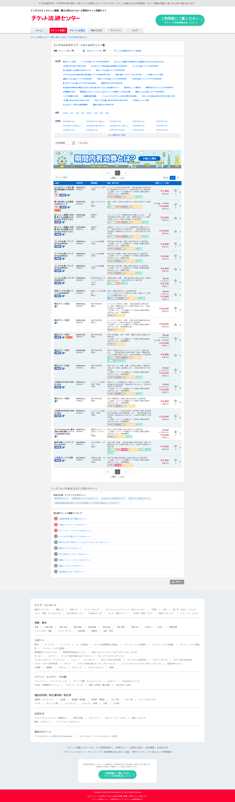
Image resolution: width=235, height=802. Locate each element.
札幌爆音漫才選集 (89, 96)
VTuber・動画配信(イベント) (47, 685)
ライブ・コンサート (46, 605)
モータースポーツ (95, 667)
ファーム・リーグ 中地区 (163, 644)
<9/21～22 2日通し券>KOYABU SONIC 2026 (158, 96)
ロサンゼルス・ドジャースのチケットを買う (99, 736)
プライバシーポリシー (74, 752)
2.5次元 (148, 627)
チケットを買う (58, 30)
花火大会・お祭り (123, 685)
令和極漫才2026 (69, 92)
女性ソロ (74, 609)
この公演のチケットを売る (129, 51)
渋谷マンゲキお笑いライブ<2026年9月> (110, 70)
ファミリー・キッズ (74, 685)
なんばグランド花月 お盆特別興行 (75, 105)
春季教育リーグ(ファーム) (46, 652)
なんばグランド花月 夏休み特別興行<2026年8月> (109, 66)
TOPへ (178, 582)
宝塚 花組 (49, 627)
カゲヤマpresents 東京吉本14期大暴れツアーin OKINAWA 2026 (86, 75)
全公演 (57, 61)
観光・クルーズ (138, 718)
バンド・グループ (91, 609)
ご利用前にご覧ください (180, 20)
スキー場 (128, 699)
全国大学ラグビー (174, 664)
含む (172, 178)
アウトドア (93, 718)
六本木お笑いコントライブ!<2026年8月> (147, 79)
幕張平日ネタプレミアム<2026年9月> (160, 88)
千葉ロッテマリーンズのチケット (73, 525)
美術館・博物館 (98, 699)
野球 (36, 644)
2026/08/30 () (138, 126)
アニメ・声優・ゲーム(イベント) (87, 681)
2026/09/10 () (138, 130)
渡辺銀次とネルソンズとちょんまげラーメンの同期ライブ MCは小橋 (105, 92)
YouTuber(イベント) (131, 681)
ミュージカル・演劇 (43, 631)
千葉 (77, 113)
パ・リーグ (65, 644)
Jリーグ (51, 656)
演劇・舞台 (41, 622)
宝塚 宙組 (106, 627)
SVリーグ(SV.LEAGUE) (111, 660)
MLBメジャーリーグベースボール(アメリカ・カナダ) (114, 652)
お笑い (160, 627)
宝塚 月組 (63, 627)
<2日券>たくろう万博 (141, 100)
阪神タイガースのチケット (70, 548)
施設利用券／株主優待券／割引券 (53, 695)
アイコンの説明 (61, 177)
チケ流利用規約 (103, 747)
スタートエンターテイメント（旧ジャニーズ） (125, 609)
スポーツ (39, 640)
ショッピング (70, 703)
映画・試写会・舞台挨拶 (99, 685)
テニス (74, 660)
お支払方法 (162, 747)
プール (37, 703)
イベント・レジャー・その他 (50, 676)
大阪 (95, 113)
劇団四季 (173, 627)
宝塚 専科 (121, 627)
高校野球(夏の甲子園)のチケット (73, 519)
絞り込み (84, 143)
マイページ (115, 30)
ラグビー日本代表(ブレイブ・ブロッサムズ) (96, 664)
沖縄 (107, 113)
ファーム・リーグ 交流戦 (53, 648)
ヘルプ (134, 30)
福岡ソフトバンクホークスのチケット (75, 560)
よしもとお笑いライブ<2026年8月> (145, 66)
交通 (105, 703)
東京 (83, 113)
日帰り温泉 (78, 718)
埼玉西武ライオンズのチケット (72, 572)
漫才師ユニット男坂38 (132, 88)
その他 (116, 703)
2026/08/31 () (162, 126)
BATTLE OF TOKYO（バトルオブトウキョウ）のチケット (84, 542)
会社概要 (150, 747)
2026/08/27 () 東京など (72, 126)
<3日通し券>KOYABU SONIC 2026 (76, 100)
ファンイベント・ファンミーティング (51, 681)
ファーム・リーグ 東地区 (135, 644)
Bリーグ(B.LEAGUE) (183, 660)
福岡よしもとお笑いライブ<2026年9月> (150, 92)
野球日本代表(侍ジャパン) (74, 652)
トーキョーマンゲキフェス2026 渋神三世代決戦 (119, 96)
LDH (165, 609)
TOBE (154, 609)
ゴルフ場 (115, 699)
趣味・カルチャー (42, 722)
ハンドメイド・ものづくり (67, 722)
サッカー (38, 656)
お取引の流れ (136, 747)
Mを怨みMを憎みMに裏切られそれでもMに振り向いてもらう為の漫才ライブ (91, 88)
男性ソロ (60, 609)
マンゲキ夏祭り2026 (70, 96)
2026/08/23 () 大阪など (95, 121)
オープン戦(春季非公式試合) (106, 644)
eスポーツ (111, 681)
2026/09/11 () (162, 130)
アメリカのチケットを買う (46, 736)
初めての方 (96, 30)
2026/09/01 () (69, 130)
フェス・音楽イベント (117, 613)
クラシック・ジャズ (188, 613)
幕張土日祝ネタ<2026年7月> (103, 105)
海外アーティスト (166, 613)
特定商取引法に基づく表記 (117, 752)
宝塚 (36, 627)
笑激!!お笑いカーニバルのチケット (85, 498)
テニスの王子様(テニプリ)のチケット (75, 536)
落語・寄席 (108, 631)
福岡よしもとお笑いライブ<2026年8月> (77, 79)
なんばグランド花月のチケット (113, 498)
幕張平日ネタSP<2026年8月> (112, 83)
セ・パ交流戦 (82, 644)
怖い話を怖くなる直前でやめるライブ (77, 70)
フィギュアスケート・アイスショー (50, 660)
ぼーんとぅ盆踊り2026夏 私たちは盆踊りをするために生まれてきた (139, 62)
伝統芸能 (81, 631)
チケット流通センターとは (80, 747)
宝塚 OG (134, 627)
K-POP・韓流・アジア (143, 613)
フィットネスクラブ (147, 699)
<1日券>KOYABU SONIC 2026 (74, 66)
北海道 (65, 113)
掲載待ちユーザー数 (94, 51)
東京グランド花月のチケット (139, 498)
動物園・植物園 (78, 699)
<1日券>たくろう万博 (155, 75)
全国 (57, 113)
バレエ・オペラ (64, 631)
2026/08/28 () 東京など (95, 126)
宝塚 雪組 (77, 627)
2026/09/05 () (92, 130)
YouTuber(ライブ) (74, 613)
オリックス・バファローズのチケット (75, 531)
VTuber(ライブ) (95, 613)
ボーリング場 (52, 703)
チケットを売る (77, 30)
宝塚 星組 (92, 627)
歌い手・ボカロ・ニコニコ (184, 609)
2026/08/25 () (138, 121)
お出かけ (39, 713)
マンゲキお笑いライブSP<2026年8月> (95, 62)
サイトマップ (94, 752)
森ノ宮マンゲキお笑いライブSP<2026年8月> (79, 83)
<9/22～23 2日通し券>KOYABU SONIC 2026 (111, 100)
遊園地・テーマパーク (44, 699)
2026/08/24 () (115, 121)
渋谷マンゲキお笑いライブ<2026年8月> (112, 79)
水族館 (63, 699)
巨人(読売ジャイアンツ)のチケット (74, 554)
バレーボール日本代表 (136, 660)
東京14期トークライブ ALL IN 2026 (128, 75)
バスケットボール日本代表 (46, 664)
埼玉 (71, 113)
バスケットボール (160, 660)
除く (178, 178)
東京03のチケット (61, 498)
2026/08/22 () (69, 121)
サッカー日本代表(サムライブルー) (76, 656)
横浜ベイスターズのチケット (71, 566)
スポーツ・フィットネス (115, 718)
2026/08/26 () (162, 121)
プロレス (62, 667)
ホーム (39, 30)
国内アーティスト (42, 609)
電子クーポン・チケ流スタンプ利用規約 (152, 752)
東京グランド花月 (69, 62)
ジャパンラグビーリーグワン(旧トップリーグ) (141, 664)
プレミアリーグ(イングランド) (111, 656)
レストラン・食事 (89, 703)
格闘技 (49, 667)
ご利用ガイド (120, 747)
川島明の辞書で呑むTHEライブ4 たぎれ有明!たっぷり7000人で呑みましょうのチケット (87, 503)
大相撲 (37, 667)
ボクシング (77, 667)
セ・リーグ (49, 644)
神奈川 (89, 113)
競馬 (111, 667)
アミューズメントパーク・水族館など (51, 718)
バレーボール (89, 660)
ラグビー (67, 664)
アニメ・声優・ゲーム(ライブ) (48, 613)
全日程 (57, 121)
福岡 (101, 113)
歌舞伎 (94, 631)
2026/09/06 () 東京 (117, 130)
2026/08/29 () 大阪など (118, 126)
